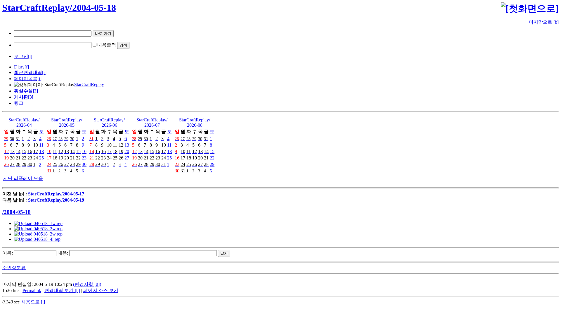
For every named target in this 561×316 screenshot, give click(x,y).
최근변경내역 (28, 72)
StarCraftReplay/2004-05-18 (59, 7)
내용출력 (106, 44)
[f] (27, 66)
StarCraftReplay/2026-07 (151, 122)
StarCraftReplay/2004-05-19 (56, 199)
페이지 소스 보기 (100, 290)
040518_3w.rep (48, 233)
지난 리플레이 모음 (23, 178)
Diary (19, 66)
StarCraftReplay (89, 84)
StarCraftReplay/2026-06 (109, 122)
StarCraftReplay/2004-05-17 (56, 193)
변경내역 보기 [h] (62, 290)
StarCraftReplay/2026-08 (194, 122)
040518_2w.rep (48, 228)
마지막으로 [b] (544, 22)
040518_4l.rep (47, 239)
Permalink (31, 290)
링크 (18, 103)
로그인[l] (23, 56)
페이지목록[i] (27, 78)
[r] (44, 72)
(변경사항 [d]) (87, 284)
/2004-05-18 (16, 212)
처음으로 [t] (33, 301)
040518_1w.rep (48, 223)
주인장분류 (14, 267)
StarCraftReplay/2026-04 (23, 122)
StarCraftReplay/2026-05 (66, 122)
